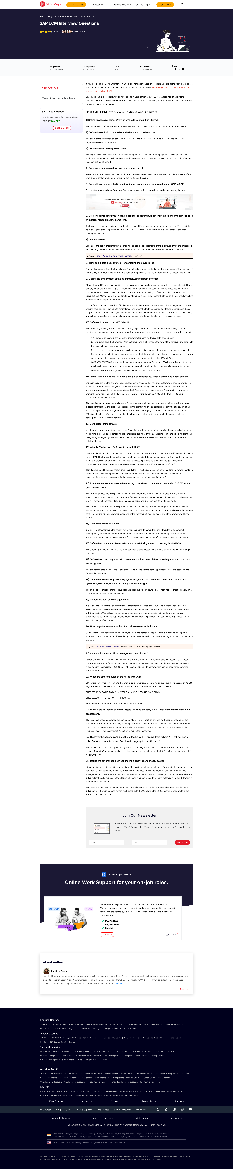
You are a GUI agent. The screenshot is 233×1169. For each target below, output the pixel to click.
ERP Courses (104, 1060)
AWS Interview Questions (78, 1073)
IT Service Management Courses (54, 1060)
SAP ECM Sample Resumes (107, 646)
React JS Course (68, 1042)
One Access (103, 1109)
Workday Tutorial (118, 1091)
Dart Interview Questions (150, 1082)
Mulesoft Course (175, 1038)
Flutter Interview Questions (80, 1078)
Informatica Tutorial (102, 1091)
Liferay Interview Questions (105, 1078)
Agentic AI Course (114, 1028)
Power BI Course (47, 1024)
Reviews (179, 1101)
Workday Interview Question (177, 1073)
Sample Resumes (122, 1109)
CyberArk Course (74, 1038)
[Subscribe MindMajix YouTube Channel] (139, 209)
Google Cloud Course (64, 1024)
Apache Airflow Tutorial (129, 1095)
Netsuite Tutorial (96, 1095)
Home (42, 16)
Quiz (68, 1109)
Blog (50, 16)
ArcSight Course (59, 1038)
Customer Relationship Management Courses (155, 1051)
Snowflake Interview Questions (125, 1082)
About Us (87, 1101)
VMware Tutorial (111, 1095)
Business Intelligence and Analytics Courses (58, 1051)
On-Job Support (143, 4)
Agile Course (45, 1038)
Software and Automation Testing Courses (147, 1056)
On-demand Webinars (120, 4)
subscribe (165, 4)
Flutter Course (149, 1024)
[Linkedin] (174, 1109)
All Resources (98, 4)
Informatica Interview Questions (150, 1073)
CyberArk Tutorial (47, 1095)
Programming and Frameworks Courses (118, 1051)
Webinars (141, 1109)
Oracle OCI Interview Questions (157, 1078)
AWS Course (116, 1038)
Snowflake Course (133, 1024)
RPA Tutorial (73, 1091)
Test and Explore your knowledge (58, 98)
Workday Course (89, 1038)
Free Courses (56, 1101)
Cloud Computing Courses (89, 1051)
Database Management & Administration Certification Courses (66, 1056)
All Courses (45, 1109)
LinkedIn (118, 983)
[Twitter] (166, 1109)
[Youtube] (190, 1109)
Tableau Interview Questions (99, 1082)
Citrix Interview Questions (51, 1082)
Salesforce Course (82, 1024)
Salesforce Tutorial (59, 1091)
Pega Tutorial (178, 1091)
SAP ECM (59, 16)
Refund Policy (149, 1101)
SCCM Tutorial (166, 1091)
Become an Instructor (103, 1118)
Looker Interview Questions (124, 1073)
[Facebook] (158, 1109)
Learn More (170, 934)
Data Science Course (49, 1028)
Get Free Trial (62, 128)
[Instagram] (182, 1109)
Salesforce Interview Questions (53, 1073)
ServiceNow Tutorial (134, 1091)
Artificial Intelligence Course (71, 1028)
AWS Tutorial (45, 1091)
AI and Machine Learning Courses (83, 1060)
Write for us (142, 1118)
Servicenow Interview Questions (54, 1078)
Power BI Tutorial (152, 1091)
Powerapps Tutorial (64, 1095)
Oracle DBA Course (99, 1024)
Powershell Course (145, 1038)
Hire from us (176, 1118)
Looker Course (104, 1038)
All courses (76, 4)
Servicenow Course (178, 1024)
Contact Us (117, 1101)
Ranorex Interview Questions (130, 1078)
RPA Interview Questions (100, 1073)
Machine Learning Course (95, 1028)
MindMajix (99, 1125)
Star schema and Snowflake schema (114, 256)
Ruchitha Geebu (59, 971)
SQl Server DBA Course (50, 1042)
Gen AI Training (130, 1028)
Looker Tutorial (86, 1091)
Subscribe (182, 842)
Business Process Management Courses (111, 1056)
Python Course (162, 1024)
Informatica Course (117, 1024)
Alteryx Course (129, 1038)
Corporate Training (60, 1118)
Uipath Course (160, 1038)
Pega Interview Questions (74, 1082)
